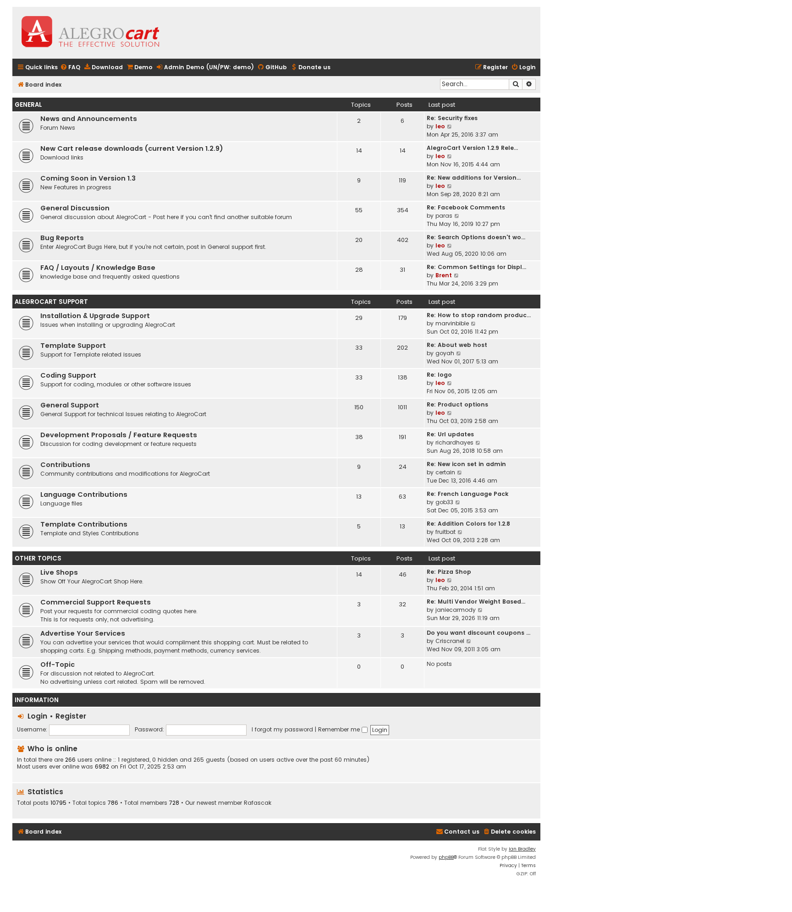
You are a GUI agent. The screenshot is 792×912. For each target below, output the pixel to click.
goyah (444, 353)
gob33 (444, 502)
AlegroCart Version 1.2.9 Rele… (472, 148)
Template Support (73, 345)
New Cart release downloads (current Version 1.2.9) (131, 148)
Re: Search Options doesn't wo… (476, 237)
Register (70, 716)
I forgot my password (282, 729)
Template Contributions (83, 524)
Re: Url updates (450, 434)
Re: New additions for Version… (474, 177)
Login (37, 716)
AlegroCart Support (51, 301)
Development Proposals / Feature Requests (118, 435)
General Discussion (75, 208)
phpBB (446, 857)
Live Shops (59, 572)
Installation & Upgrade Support (95, 315)
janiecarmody (455, 610)
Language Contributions (83, 494)
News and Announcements (88, 118)
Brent (443, 275)
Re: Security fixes (452, 118)
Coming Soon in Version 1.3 (88, 178)
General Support (69, 405)
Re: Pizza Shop (449, 572)
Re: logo (439, 375)
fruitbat (445, 532)
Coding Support (68, 375)
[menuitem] (70, 67)
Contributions (65, 464)
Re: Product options (457, 404)
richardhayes (454, 442)
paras (443, 216)
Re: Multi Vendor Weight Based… (476, 601)
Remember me (340, 729)
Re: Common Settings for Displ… (476, 267)
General (28, 104)
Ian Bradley (522, 849)
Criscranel (449, 641)
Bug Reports (62, 237)
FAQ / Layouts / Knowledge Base (97, 267)
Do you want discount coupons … (478, 633)
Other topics (38, 558)
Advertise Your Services (82, 633)
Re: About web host (457, 345)
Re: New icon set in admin (466, 464)
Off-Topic (57, 664)
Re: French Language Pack (467, 494)
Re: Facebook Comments (466, 207)
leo (440, 126)
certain (445, 472)
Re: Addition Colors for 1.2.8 (468, 523)
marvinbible (452, 323)
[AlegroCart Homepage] (90, 32)
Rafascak (257, 803)
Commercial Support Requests (95, 602)
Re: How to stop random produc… (479, 315)
